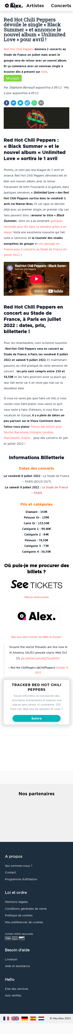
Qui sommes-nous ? (18, 866)
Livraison (11, 959)
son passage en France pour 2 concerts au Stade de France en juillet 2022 (35, 249)
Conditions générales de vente (26, 909)
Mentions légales (16, 902)
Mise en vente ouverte (36, 597)
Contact (10, 873)
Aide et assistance (17, 966)
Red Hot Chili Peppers (18, 49)
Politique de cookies (19, 915)
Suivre (36, 718)
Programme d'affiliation (21, 879)
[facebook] (6, 103)
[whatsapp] (34, 103)
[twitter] (20, 103)
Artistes (35, 6)
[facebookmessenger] (13, 103)
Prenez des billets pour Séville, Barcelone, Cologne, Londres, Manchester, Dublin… (33, 432)
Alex (44, 71)
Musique (12, 78)
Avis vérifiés (13, 996)
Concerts (61, 6)
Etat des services (16, 989)
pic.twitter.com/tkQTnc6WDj (40, 658)
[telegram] (27, 103)
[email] (41, 103)
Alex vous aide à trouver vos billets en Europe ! (36, 637)
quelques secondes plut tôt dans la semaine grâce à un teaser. (35, 226)
